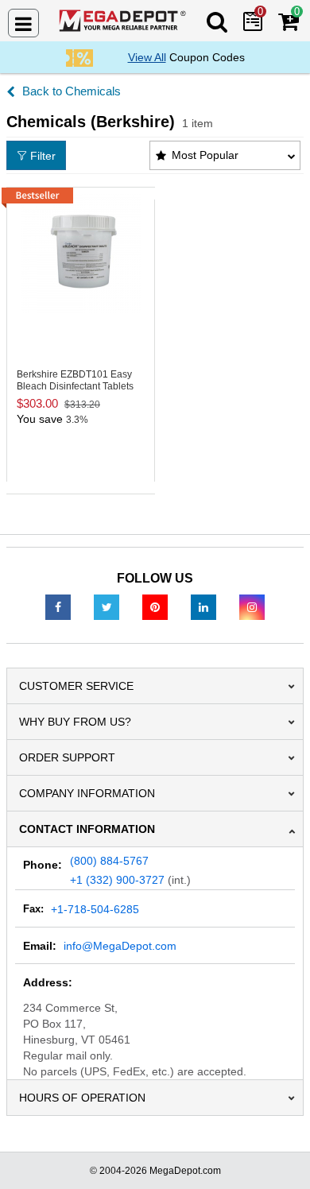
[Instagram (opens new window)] (252, 606)
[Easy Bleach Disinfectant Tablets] (80, 253)
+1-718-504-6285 (95, 909)
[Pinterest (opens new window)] (155, 606)
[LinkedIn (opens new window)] (203, 606)
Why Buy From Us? (75, 721)
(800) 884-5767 (109, 860)
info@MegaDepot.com (120, 945)
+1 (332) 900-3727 (117, 879)
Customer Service (76, 686)
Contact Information (87, 829)
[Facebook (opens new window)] (58, 606)
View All (147, 57)
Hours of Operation (82, 1097)
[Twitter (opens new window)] (106, 606)
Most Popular (205, 155)
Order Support (67, 757)
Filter (43, 155)
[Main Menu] (23, 23)
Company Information (87, 793)
